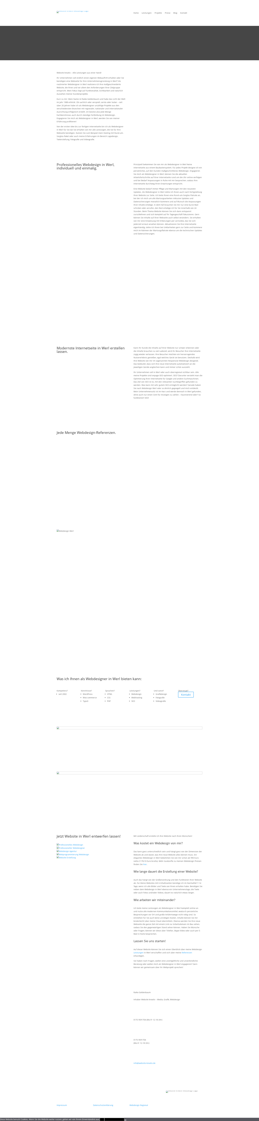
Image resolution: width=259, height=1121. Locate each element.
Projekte (158, 13)
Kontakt (183, 13)
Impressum (62, 1105)
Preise (167, 13)
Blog (175, 13)
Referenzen (187, 952)
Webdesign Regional (139, 1105)
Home (136, 13)
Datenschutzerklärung (103, 1105)
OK (102, 1119)
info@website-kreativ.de (144, 1063)
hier (145, 864)
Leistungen (147, 13)
